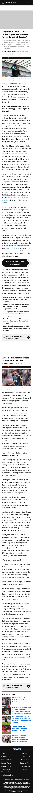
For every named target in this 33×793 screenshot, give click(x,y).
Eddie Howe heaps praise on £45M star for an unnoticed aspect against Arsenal (16, 328)
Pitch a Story (24, 760)
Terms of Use (24, 763)
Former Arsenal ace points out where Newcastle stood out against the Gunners (17, 299)
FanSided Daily (6, 760)
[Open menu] (3, 3)
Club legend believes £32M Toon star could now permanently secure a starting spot (16, 314)
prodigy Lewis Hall (11, 248)
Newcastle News (11, 345)
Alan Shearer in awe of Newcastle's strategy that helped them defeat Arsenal (16, 321)
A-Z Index (23, 769)
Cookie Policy (6, 766)
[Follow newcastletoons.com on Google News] (28, 337)
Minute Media (10, 779)
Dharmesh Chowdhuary (11, 51)
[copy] (12, 55)
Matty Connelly (8, 363)
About (3, 753)
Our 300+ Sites (25, 757)
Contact (4, 757)
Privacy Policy (6, 763)
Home (3, 345)
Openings (23, 753)
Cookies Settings (7, 775)
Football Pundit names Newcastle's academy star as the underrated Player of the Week (16, 307)
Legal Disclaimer (26, 766)
